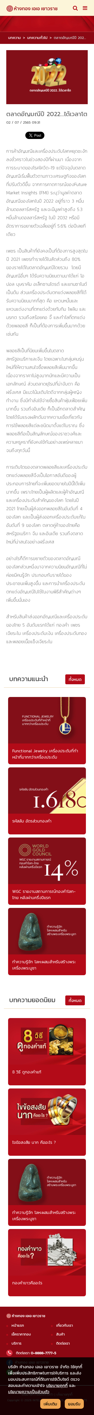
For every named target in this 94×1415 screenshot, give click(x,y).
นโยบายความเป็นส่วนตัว (28, 1392)
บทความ (14, 38)
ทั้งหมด (75, 679)
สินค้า (60, 1334)
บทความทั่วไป (37, 38)
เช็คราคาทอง (21, 1334)
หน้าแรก (17, 1325)
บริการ (16, 1343)
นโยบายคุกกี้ (57, 1385)
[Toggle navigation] (75, 8)
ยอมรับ (74, 1404)
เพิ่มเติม (50, 1404)
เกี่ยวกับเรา (64, 1325)
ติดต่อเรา (63, 1343)
